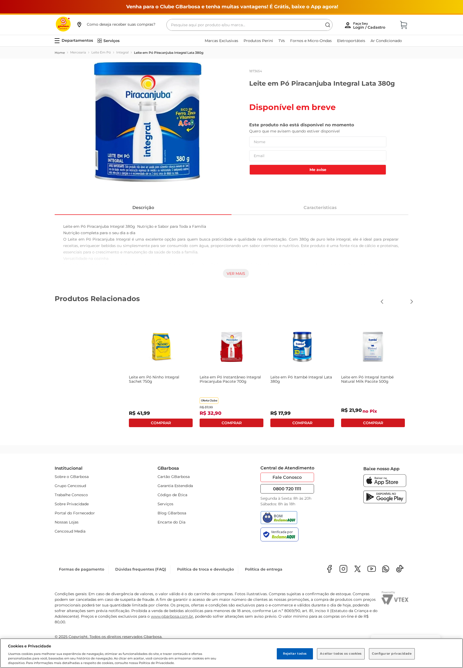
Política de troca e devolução (205, 569)
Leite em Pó (101, 52)
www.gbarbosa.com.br (172, 616)
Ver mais (236, 273)
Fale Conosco (287, 477)
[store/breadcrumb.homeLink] (60, 52)
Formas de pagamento (81, 569)
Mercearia (78, 52)
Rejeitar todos (295, 653)
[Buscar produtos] (327, 25)
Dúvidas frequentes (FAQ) (140, 569)
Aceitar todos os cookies (341, 653)
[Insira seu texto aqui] (385, 569)
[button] (115, 24)
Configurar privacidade (392, 653)
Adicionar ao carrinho (161, 423)
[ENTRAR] (369, 25)
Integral (122, 52)
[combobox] (249, 25)
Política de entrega (263, 569)
